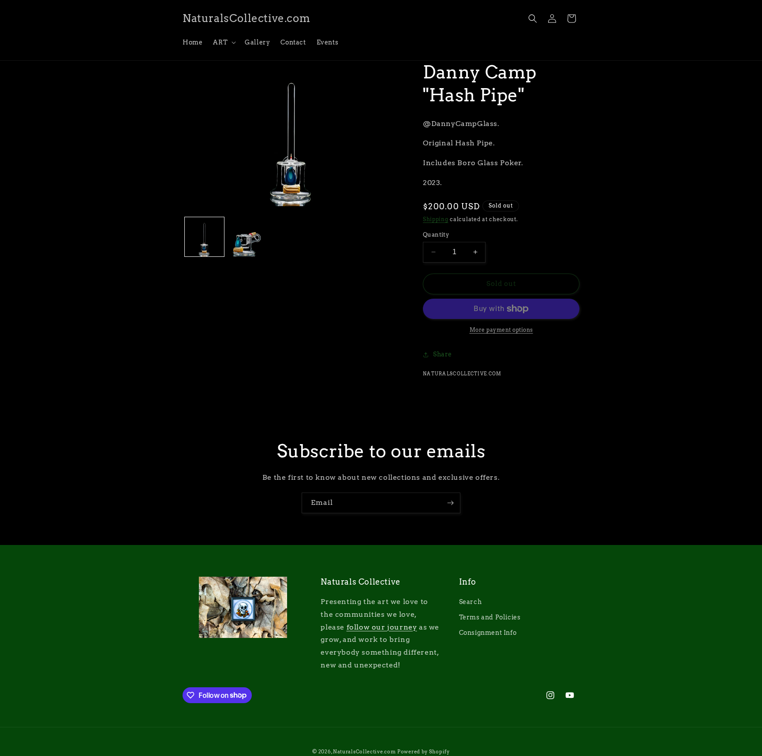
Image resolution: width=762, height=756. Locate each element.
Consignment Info (488, 633)
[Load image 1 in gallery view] (204, 236)
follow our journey (382, 627)
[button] (223, 42)
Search (470, 602)
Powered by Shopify (423, 752)
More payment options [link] (501, 329)
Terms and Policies (490, 617)
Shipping (435, 219)
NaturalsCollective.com (364, 752)
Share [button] (442, 354)
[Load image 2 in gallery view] (248, 236)
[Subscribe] (450, 503)
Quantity (436, 234)
